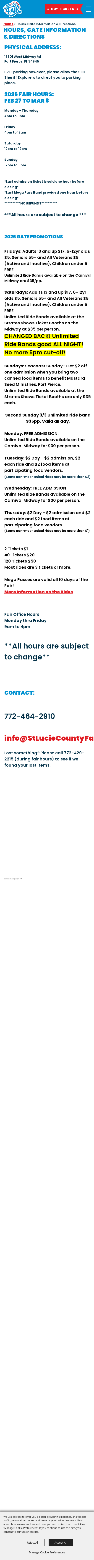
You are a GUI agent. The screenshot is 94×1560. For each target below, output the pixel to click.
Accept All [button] (61, 1542)
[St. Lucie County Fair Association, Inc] (13, 9)
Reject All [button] (33, 1542)
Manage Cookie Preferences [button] (47, 1552)
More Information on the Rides (38, 592)
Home (8, 24)
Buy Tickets (62, 9)
